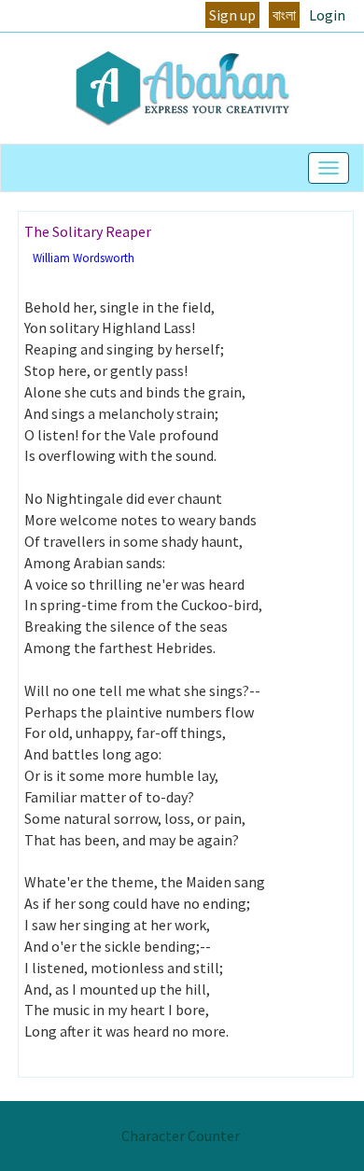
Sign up (232, 15)
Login (327, 15)
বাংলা (284, 15)
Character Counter (180, 1135)
